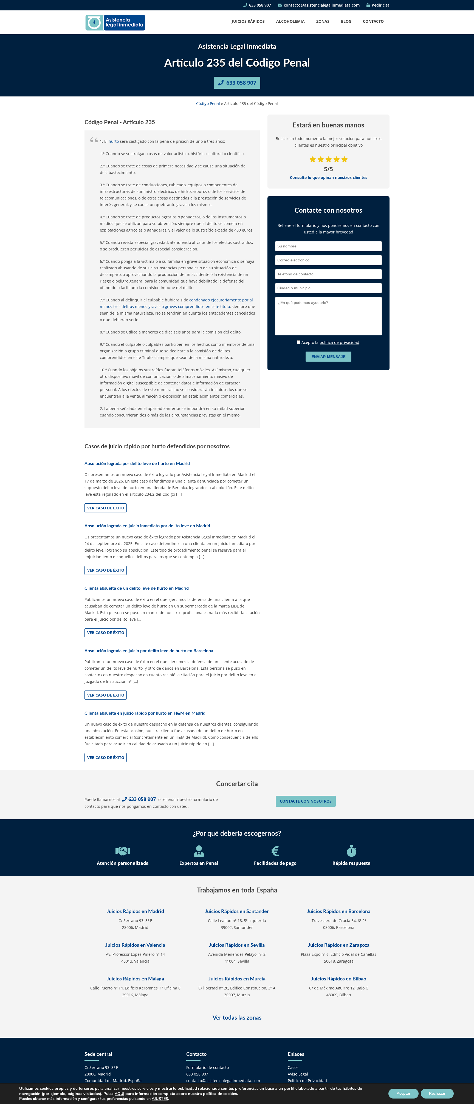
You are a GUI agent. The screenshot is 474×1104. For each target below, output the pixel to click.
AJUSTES (160, 1098)
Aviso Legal (298, 1074)
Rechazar (437, 1093)
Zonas (322, 21)
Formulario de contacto (207, 1067)
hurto (114, 141)
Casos (293, 1067)
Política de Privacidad (307, 1080)
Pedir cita (380, 5)
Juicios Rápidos (248, 21)
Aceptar (403, 1093)
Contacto (373, 21)
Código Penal (208, 103)
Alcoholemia (290, 21)
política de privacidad (339, 342)
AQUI (119, 1093)
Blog (346, 21)
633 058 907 (259, 5)
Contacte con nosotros (306, 801)
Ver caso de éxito (105, 507)
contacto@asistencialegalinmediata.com (321, 5)
